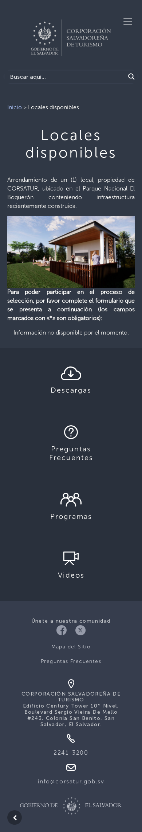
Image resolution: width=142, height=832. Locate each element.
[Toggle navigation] (127, 21)
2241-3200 (71, 752)
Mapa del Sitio (71, 647)
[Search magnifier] (131, 76)
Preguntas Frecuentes (71, 661)
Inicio (14, 107)
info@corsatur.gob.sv (71, 781)
